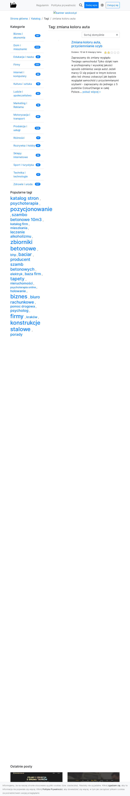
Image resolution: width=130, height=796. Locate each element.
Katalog (35, 18)
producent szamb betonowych (23, 264)
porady (16, 334)
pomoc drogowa (23, 306)
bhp (13, 255)
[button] (81, 5)
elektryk (16, 274)
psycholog (19, 310)
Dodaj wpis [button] (91, 5)
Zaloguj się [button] (112, 5)
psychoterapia (24, 203)
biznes (19, 296)
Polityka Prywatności (52, 789)
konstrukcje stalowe (25, 325)
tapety (18, 278)
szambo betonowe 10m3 (26, 217)
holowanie (18, 291)
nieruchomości (21, 283)
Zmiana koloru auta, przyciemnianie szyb (86, 44)
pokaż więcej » (92, 91)
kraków (32, 317)
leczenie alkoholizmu (21, 234)
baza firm (33, 274)
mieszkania (19, 228)
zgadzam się (114, 785)
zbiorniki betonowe (23, 245)
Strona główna (19, 18)
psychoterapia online (23, 287)
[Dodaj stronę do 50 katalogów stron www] (65, 12)
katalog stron (25, 198)
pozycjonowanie (31, 209)
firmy (17, 316)
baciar (25, 254)
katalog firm (19, 224)
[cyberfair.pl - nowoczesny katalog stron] (13, 5)
